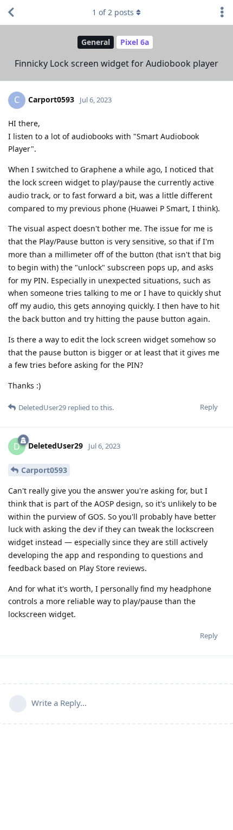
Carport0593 (44, 470)
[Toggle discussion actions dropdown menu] (222, 12)
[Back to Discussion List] (11, 12)
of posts (113, 12)
